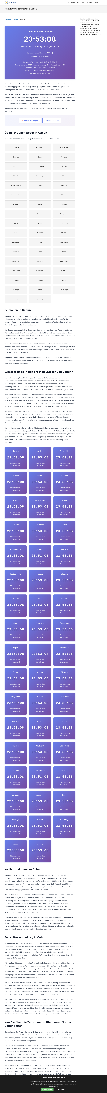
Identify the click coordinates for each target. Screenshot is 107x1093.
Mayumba (16, 242)
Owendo (16, 157)
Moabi (40, 252)
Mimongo (15, 261)
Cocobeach (16, 271)
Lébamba (64, 204)
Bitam (64, 176)
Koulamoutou (16, 185)
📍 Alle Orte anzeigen (29, 120)
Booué (16, 233)
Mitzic (40, 204)
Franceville (64, 147)
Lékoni (15, 214)
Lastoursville (15, 195)
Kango (40, 242)
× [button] (105, 1077)
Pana (64, 280)
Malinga (16, 290)
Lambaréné (40, 166)
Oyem (40, 157)
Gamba (15, 204)
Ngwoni (64, 271)
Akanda (16, 176)
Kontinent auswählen (85, 2)
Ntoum (15, 166)
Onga (16, 299)
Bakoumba (64, 242)
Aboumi (40, 299)
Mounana (40, 214)
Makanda (40, 261)
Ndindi (40, 290)
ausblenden (95, 19)
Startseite (71, 2)
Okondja (64, 195)
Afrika (16, 20)
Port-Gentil (40, 147)
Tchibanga (40, 176)
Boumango (64, 290)
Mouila (64, 166)
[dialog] (53, 1084)
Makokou (64, 185)
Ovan (64, 252)
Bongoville (64, 261)
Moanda (64, 157)
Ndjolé (16, 223)
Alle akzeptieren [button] (47, 1089)
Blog (96, 2)
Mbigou (64, 233)
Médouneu (40, 271)
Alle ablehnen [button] (60, 1089)
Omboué (16, 280)
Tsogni (40, 195)
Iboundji (40, 280)
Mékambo (64, 223)
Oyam (40, 185)
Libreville (16, 147)
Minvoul (16, 252)
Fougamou (64, 214)
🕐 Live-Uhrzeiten (52, 120)
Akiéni (40, 223)
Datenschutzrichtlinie (53, 1086)
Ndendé (40, 233)
